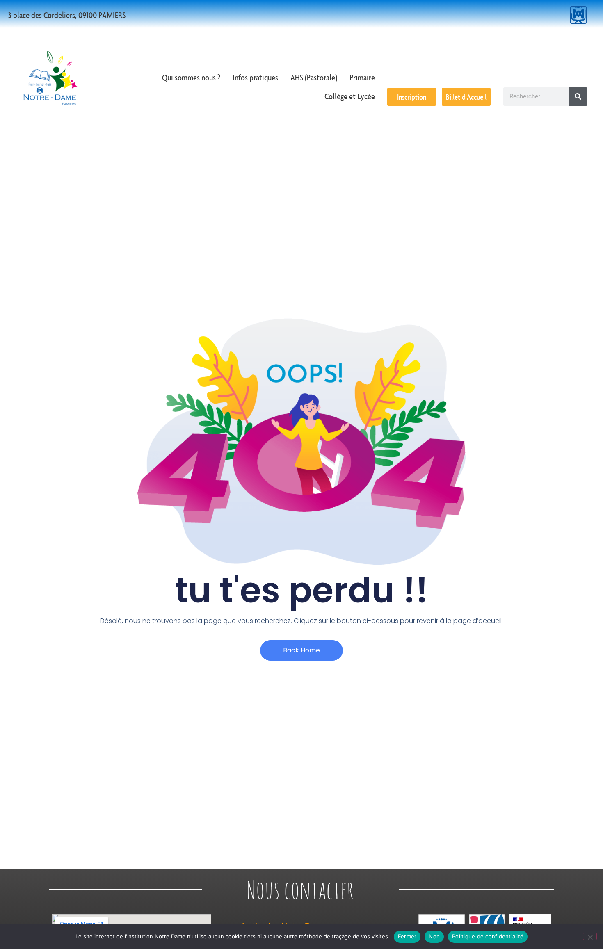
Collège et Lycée (349, 96)
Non (434, 936)
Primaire (362, 77)
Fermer (407, 936)
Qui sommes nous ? (191, 77)
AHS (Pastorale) (313, 77)
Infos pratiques (255, 77)
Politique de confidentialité (487, 936)
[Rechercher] (578, 96)
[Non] (590, 936)
